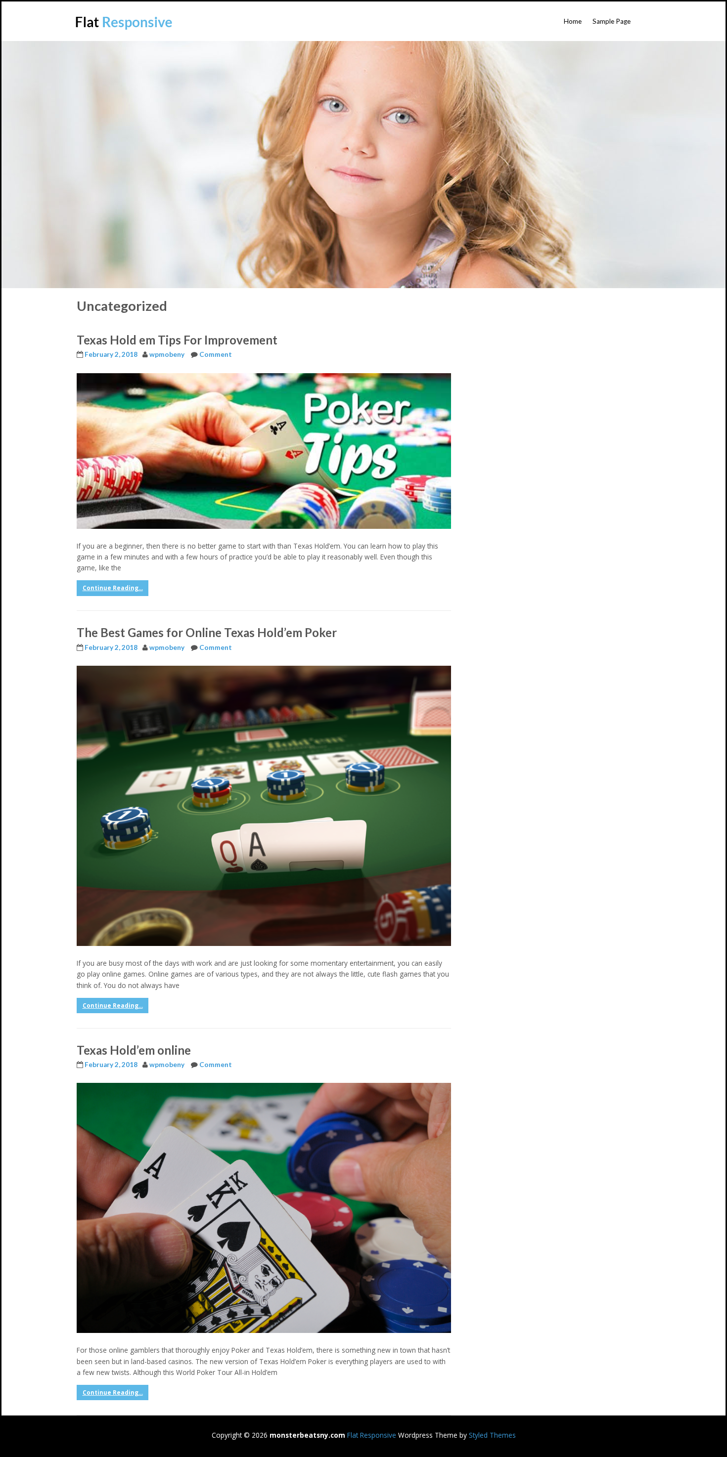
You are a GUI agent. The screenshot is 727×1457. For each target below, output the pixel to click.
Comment (215, 354)
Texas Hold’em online (134, 1050)
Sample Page (611, 21)
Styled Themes (492, 1435)
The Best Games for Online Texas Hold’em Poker (207, 632)
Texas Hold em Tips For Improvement (177, 340)
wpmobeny (166, 354)
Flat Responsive (371, 1435)
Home (573, 21)
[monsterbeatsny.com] (124, 23)
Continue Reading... (113, 588)
